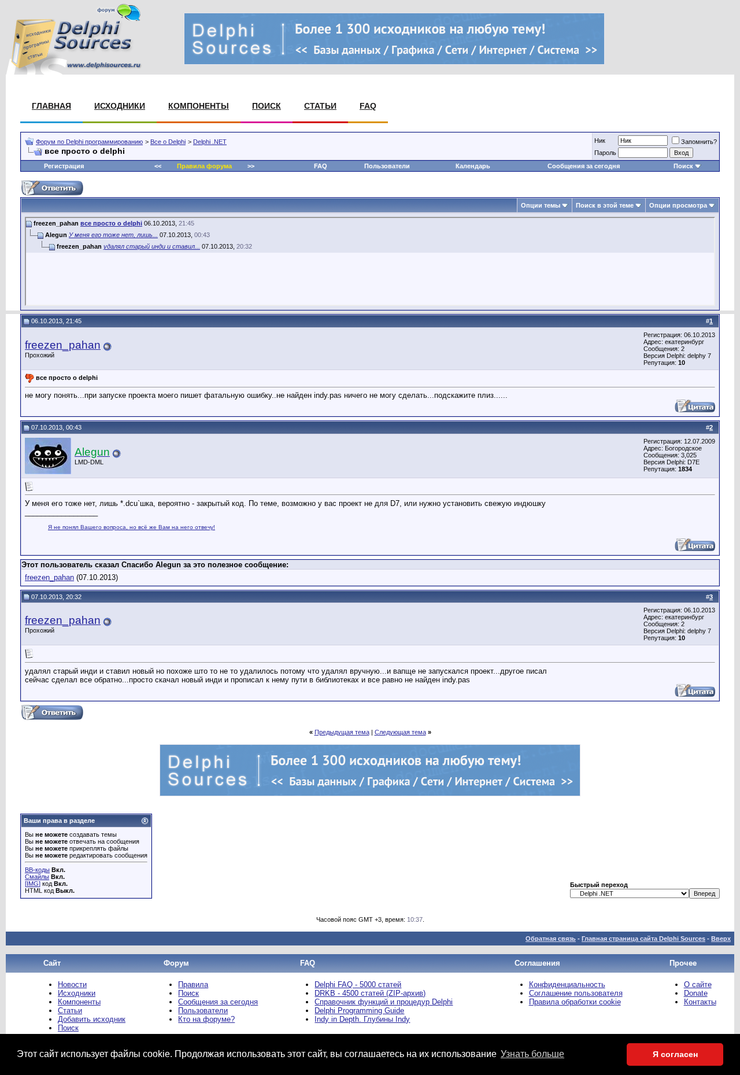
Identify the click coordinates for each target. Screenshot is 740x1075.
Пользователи (387, 165)
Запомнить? (699, 141)
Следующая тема (400, 732)
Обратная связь (551, 938)
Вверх (721, 938)
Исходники (119, 105)
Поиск (266, 105)
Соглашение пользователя (576, 993)
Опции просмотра (678, 205)
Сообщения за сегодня (583, 165)
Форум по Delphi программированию (89, 141)
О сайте (698, 984)
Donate (696, 993)
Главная (51, 105)
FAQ (368, 105)
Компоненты (198, 105)
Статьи (320, 105)
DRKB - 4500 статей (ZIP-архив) (370, 993)
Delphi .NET (210, 141)
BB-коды (37, 869)
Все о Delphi (168, 141)
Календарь (473, 165)
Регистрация (64, 165)
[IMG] (32, 883)
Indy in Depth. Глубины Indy (362, 1019)
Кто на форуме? (206, 1019)
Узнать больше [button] (532, 1054)
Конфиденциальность (567, 984)
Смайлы (37, 876)
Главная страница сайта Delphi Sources (643, 938)
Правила (193, 984)
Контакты (700, 1002)
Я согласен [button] (675, 1054)
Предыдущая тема (341, 732)
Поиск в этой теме (605, 205)
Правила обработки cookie (575, 1002)
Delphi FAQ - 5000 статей (357, 984)
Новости (72, 984)
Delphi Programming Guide (359, 1010)
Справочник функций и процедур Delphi (383, 1002)
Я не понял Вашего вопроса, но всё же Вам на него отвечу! (131, 527)
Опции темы (540, 205)
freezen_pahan (63, 345)
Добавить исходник (91, 1019)
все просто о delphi (111, 223)
